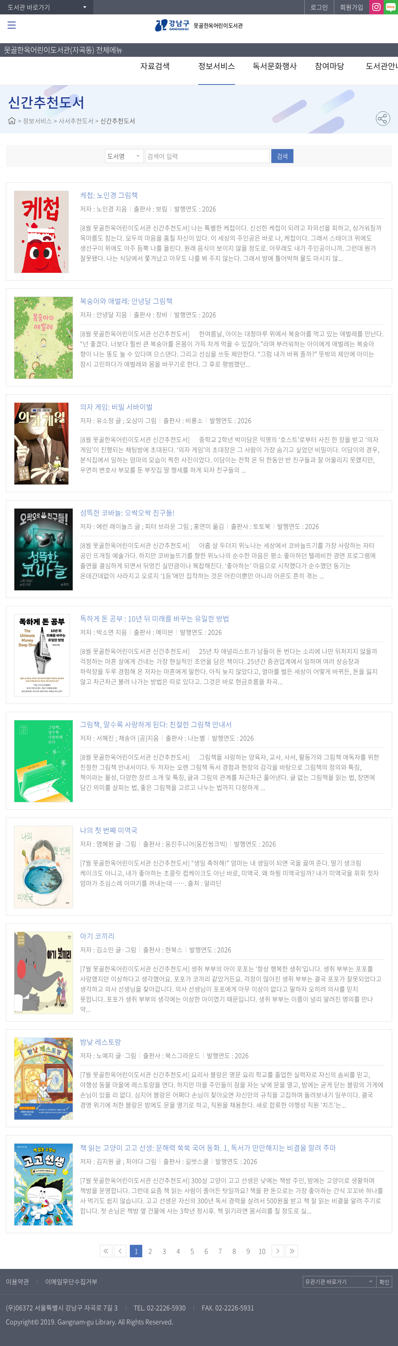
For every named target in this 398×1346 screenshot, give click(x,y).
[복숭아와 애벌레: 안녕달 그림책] (43, 338)
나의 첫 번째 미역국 (109, 830)
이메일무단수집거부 (71, 1281)
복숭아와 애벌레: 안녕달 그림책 (126, 301)
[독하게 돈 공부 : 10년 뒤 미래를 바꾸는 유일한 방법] (42, 655)
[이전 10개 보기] (120, 1251)
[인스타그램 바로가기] (376, 7)
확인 (384, 1282)
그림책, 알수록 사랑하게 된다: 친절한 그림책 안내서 (156, 724)
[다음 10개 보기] (278, 1251)
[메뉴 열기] (11, 25)
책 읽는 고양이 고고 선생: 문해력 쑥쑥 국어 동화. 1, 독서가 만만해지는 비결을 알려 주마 (208, 1147)
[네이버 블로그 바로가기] (391, 7)
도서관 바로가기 (29, 7)
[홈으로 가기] (12, 120)
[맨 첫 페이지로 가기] (106, 1251)
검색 (282, 156)
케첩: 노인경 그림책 (109, 195)
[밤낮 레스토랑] (43, 1078)
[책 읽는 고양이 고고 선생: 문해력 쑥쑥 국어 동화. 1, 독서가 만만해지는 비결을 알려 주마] (43, 1184)
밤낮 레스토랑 (100, 1042)
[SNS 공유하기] (383, 118)
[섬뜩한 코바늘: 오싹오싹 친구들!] (43, 549)
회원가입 (351, 7)
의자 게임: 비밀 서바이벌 (116, 407)
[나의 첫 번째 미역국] (43, 867)
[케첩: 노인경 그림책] (41, 232)
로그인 (319, 7)
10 (261, 1251)
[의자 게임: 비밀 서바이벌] (41, 443)
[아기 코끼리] (43, 973)
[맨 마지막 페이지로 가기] (292, 1251)
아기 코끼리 (97, 936)
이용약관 (17, 1281)
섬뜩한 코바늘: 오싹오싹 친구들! (127, 512)
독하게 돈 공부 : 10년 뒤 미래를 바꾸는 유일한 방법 (154, 618)
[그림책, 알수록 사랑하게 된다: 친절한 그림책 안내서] (43, 761)
